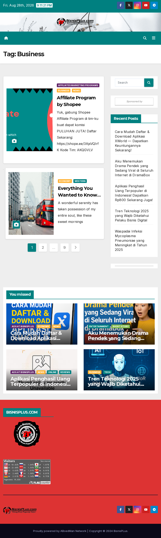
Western (80, 181)
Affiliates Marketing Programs (78, 85)
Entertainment (99, 326)
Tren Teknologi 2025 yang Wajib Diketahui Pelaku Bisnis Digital (132, 215)
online (52, 372)
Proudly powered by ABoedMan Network (60, 531)
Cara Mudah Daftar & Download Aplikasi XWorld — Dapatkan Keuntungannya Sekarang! (132, 141)
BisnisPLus (120, 531)
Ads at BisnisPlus (23, 326)
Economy (65, 181)
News (76, 90)
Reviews (65, 372)
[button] (145, 38)
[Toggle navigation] (153, 38)
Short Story (121, 326)
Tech (107, 372)
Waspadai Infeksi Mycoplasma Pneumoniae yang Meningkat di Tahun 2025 (131, 240)
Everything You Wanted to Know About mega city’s (78, 194)
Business (63, 90)
